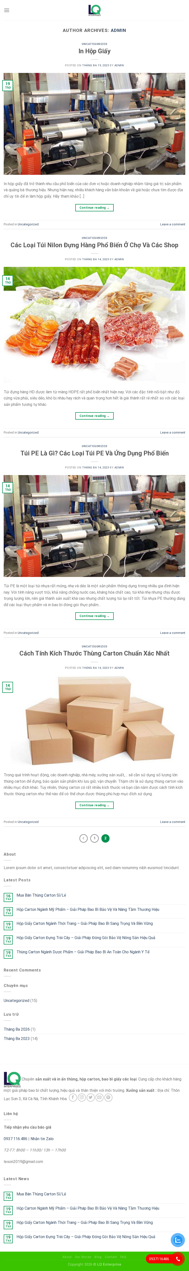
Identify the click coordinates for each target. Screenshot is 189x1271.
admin (118, 30)
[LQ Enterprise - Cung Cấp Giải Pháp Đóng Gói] (94, 10)
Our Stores (83, 1257)
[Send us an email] (99, 1097)
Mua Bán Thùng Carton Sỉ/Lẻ (41, 895)
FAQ (123, 1257)
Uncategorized (94, 44)
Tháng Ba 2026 (17, 1029)
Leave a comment (172, 224)
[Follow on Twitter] (91, 1097)
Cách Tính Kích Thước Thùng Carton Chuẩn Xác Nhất (94, 653)
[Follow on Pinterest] (108, 1097)
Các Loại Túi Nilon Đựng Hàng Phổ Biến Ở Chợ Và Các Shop (94, 245)
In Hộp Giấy (94, 51)
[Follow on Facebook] (73, 1097)
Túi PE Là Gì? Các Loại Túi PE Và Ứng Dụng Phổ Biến (94, 453)
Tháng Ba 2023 (17, 1038)
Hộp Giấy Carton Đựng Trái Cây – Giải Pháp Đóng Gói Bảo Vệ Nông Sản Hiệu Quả (85, 937)
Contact (111, 1257)
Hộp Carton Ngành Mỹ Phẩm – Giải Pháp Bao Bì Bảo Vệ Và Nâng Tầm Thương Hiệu (87, 909)
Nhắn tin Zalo (42, 1138)
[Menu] (7, 10)
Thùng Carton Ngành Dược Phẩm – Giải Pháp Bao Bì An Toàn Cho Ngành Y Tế (82, 952)
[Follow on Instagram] (82, 1097)
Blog (97, 1257)
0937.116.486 (15, 1138)
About (67, 1257)
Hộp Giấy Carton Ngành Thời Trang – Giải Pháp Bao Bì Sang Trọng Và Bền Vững (84, 923)
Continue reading (94, 207)
